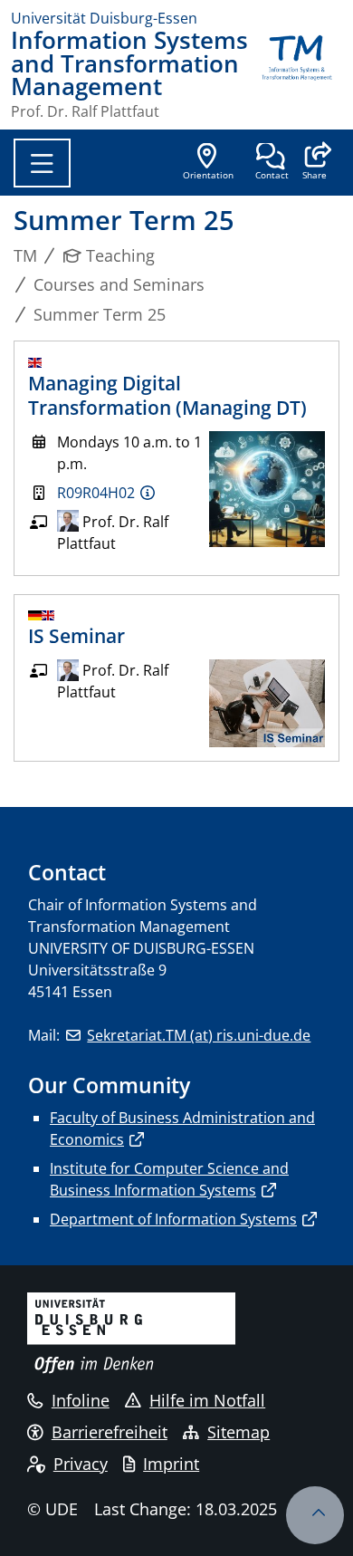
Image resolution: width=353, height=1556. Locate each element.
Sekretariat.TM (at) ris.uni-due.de (198, 1035)
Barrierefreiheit (109, 1432)
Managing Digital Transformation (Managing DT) (167, 395)
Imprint (171, 1463)
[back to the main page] (297, 74)
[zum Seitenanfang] (315, 1515)
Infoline (81, 1400)
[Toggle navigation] (42, 163)
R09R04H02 (96, 493)
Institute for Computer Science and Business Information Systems (169, 1179)
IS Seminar (76, 635)
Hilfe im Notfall (207, 1400)
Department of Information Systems (173, 1219)
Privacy (80, 1463)
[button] (314, 163)
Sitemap (238, 1432)
